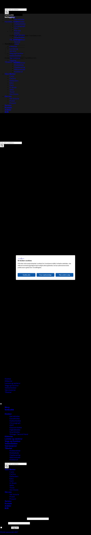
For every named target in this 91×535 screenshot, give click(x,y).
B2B (7, 112)
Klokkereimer (19, 62)
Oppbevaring (19, 67)
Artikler (8, 110)
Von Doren (13, 94)
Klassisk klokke (15, 427)
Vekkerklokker (15, 56)
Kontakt (8, 108)
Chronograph (19, 26)
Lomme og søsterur (13, 50)
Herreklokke (19, 19)
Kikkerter (13, 46)
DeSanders (13, 80)
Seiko (11, 89)
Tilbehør (12, 60)
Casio (11, 76)
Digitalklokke (19, 35)
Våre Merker (10, 74)
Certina (12, 78)
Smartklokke (19, 37)
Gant (11, 85)
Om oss (8, 96)
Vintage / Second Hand (18, 41)
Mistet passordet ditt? (9, 532)
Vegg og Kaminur (16, 53)
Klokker (12, 17)
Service (8, 105)
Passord (4, 523)
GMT (11, 425)
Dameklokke (19, 21)
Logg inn (15, 528)
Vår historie (14, 98)
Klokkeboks (19, 65)
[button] (12, 21)
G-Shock (12, 87)
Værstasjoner (14, 58)
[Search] (7, 12)
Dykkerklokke (19, 24)
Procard (12, 103)
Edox (11, 83)
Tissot (11, 92)
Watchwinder (19, 69)
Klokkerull (18, 71)
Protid (12, 101)
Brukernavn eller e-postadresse (13, 518)
